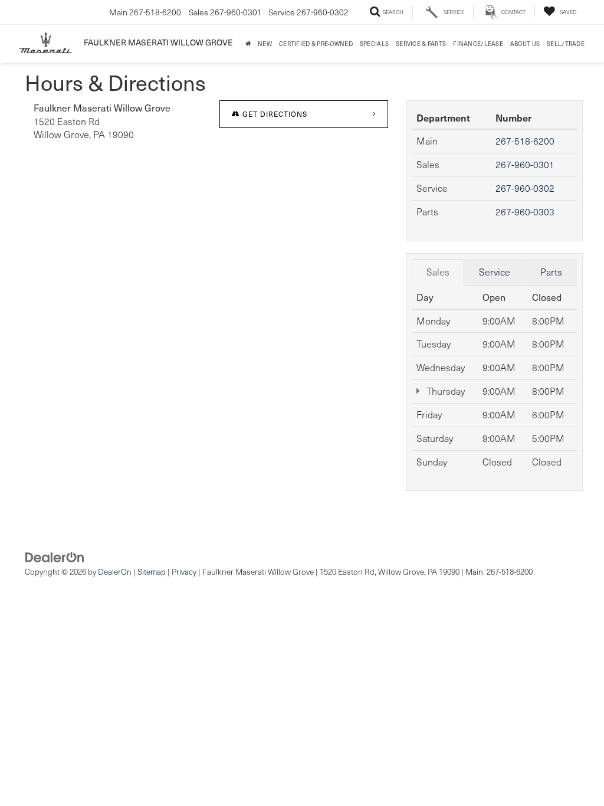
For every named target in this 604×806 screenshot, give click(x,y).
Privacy (184, 571)
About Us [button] (525, 43)
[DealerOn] (55, 556)
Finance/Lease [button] (478, 43)
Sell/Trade (566, 43)
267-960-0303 (524, 211)
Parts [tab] (551, 272)
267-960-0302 (524, 188)
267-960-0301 (524, 164)
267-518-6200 (524, 141)
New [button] (265, 43)
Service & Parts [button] (421, 43)
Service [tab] (494, 272)
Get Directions (273, 114)
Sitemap (151, 571)
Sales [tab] (437, 272)
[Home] (248, 44)
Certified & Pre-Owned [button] (316, 43)
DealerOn (115, 571)
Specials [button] (374, 43)
